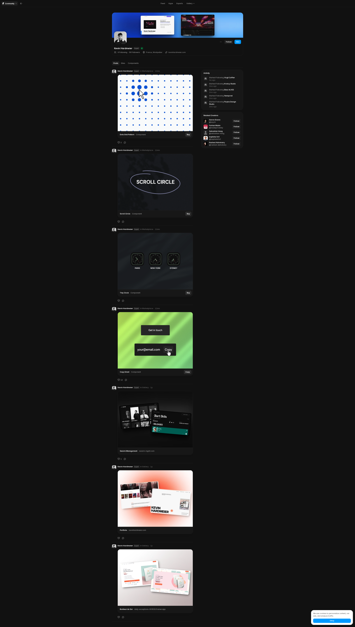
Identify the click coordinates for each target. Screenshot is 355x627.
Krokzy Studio (230, 84)
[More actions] (221, 42)
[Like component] (119, 221)
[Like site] (119, 538)
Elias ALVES (229, 90)
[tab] (116, 63)
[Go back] (21, 3)
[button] (114, 72)
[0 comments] (125, 142)
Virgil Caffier (229, 78)
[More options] (191, 71)
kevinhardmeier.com (177, 52)
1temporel (228, 96)
